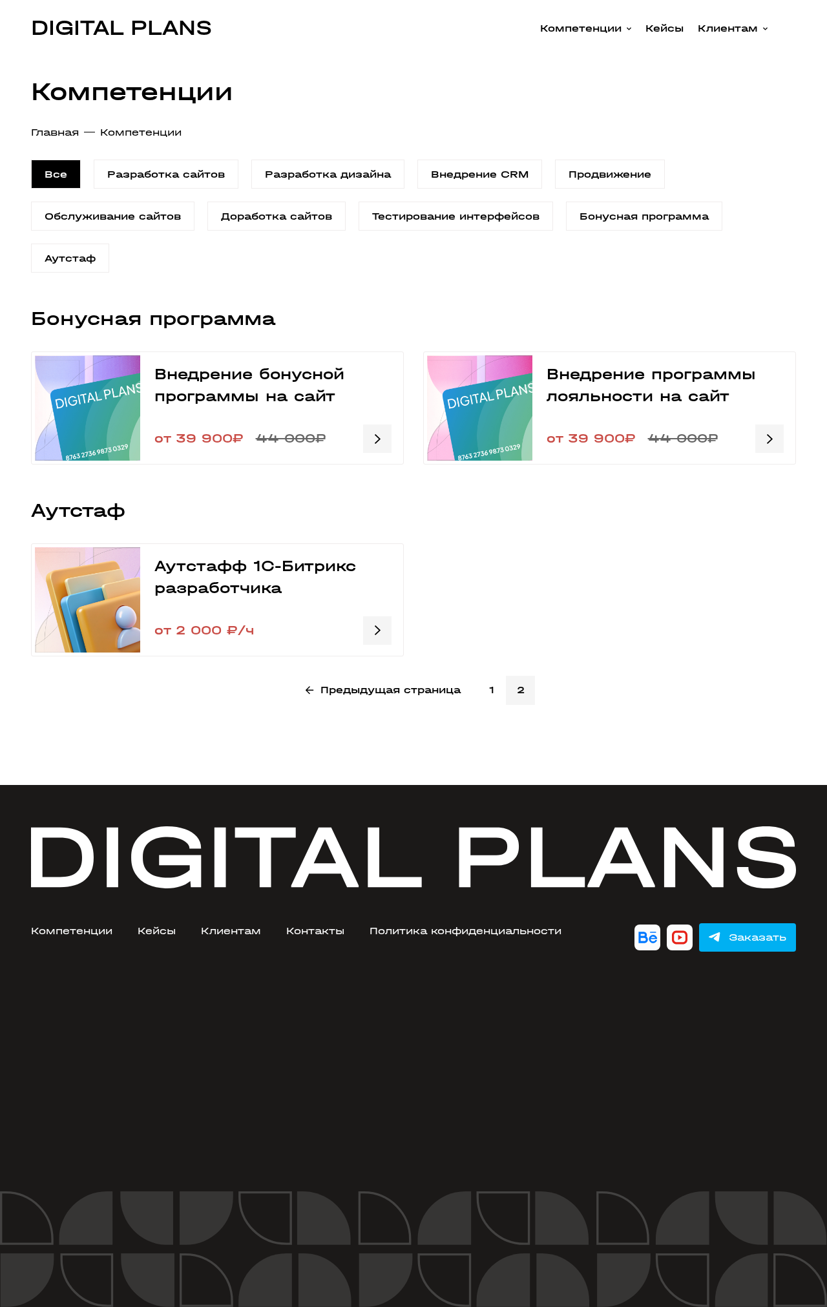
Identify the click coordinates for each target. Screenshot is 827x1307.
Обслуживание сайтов (113, 216)
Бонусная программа (644, 216)
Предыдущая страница (390, 690)
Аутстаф (70, 258)
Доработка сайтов (276, 216)
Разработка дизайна (328, 174)
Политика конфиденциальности (465, 931)
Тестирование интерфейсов (455, 216)
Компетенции (581, 28)
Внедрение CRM (480, 174)
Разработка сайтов (166, 174)
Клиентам (728, 28)
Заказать (757, 937)
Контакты (315, 931)
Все (56, 174)
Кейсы (664, 28)
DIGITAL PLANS (121, 28)
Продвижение (610, 174)
